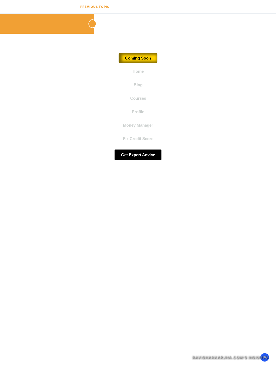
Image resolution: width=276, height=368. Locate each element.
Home (138, 71)
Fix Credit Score (138, 138)
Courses (138, 98)
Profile (138, 111)
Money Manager (138, 125)
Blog (138, 84)
